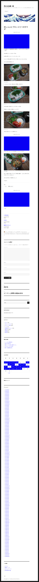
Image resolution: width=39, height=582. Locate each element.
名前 (5, 262)
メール (5, 267)
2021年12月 (7, 468)
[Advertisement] (17, 41)
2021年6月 (7, 477)
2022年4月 (7, 463)
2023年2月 (7, 449)
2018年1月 (7, 535)
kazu (6, 231)
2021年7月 (7, 476)
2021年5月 (7, 478)
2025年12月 (7, 401)
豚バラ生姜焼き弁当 (8, 347)
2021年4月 (7, 480)
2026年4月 (7, 395)
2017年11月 (7, 538)
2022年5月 (7, 461)
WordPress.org (8, 570)
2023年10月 (7, 437)
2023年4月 (7, 446)
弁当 (6, 233)
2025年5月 (7, 411)
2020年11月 (7, 487)
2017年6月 (7, 545)
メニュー (6, 11)
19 (16, 366)
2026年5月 (7, 394)
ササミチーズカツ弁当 (9, 346)
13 (20, 364)
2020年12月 (7, 485)
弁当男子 (8, 233)
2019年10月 (7, 505)
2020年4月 (7, 497)
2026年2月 (7, 398)
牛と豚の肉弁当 (6, 215)
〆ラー (6, 322)
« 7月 (9, 372)
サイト (5, 272)
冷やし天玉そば (8, 343)
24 (9, 368)
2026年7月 (7, 391)
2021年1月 (7, 484)
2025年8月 (7, 406)
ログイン (6, 566)
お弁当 (8, 232)
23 (5, 368)
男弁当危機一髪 (9, 6)
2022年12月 (7, 452)
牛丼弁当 (5, 220)
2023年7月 (7, 442)
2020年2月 (7, 499)
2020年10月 (7, 488)
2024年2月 (7, 432)
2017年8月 (7, 542)
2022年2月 (7, 466)
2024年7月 (7, 425)
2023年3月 (7, 447)
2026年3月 (7, 397)
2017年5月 (7, 546)
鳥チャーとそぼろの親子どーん (10, 344)
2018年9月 (7, 523)
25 (13, 368)
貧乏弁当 (26, 233)
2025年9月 (7, 405)
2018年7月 (7, 526)
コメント (5, 247)
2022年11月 (7, 453)
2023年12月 (7, 435)
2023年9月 (7, 439)
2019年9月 (7, 507)
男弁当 (19, 231)
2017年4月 (7, 547)
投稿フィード (7, 567)
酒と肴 (6, 332)
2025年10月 (7, 404)
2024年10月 (7, 421)
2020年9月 (7, 490)
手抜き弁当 (11, 233)
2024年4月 (7, 429)
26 (16, 368)
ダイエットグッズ (8, 323)
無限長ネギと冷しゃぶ (7, 225)
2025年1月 (7, 416)
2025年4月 (7, 412)
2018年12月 (7, 519)
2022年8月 (7, 457)
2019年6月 (7, 511)
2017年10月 (7, 539)
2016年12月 (7, 553)
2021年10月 (7, 471)
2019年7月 (7, 509)
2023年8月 (7, 440)
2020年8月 (7, 491)
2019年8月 (7, 508)
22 (27, 366)
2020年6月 (7, 494)
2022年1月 (7, 467)
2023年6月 (7, 443)
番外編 (6, 330)
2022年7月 (7, 459)
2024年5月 (7, 428)
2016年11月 (7, 555)
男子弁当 (20, 233)
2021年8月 (7, 474)
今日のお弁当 (24, 232)
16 (5, 366)
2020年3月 (7, 498)
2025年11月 (7, 402)
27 (20, 368)
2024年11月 (7, 419)
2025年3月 (7, 413)
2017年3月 (7, 549)
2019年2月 (7, 516)
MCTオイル (25, 231)
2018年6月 (7, 528)
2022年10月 (7, 454)
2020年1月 (7, 501)
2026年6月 (7, 392)
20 (20, 366)
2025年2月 (7, 415)
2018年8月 (7, 525)
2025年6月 (7, 409)
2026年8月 (7, 389)
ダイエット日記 (15, 231)
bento (22, 231)
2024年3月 (7, 430)
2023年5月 (7, 444)
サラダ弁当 (10, 232)
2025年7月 (7, 408)
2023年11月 (7, 436)
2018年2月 (7, 533)
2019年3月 (7, 515)
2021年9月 (7, 473)
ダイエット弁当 (14, 232)
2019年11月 (7, 504)
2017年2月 (7, 550)
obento (5, 232)
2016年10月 (7, 556)
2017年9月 (7, 540)
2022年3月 (7, 464)
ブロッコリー (19, 232)
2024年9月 (7, 422)
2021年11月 (7, 470)
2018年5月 (7, 529)
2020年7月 (7, 492)
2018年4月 (7, 531)
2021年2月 (7, 483)
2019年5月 (7, 512)
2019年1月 (7, 518)
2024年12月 (7, 418)
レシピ (6, 326)
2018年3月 (7, 532)
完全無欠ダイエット (8, 328)
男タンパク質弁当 (16, 233)
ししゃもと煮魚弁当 (8, 342)
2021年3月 (7, 481)
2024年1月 (7, 433)
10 (9, 364)
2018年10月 (7, 522)
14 (23, 364)
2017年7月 (7, 543)
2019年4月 (7, 514)
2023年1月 (7, 450)
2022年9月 (7, 456)
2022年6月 (7, 460)
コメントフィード (8, 568)
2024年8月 (7, 423)
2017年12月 (7, 536)
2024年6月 (7, 426)
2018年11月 (7, 521)
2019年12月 (7, 502)
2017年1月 (7, 552)
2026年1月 (7, 399)
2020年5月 (7, 495)
